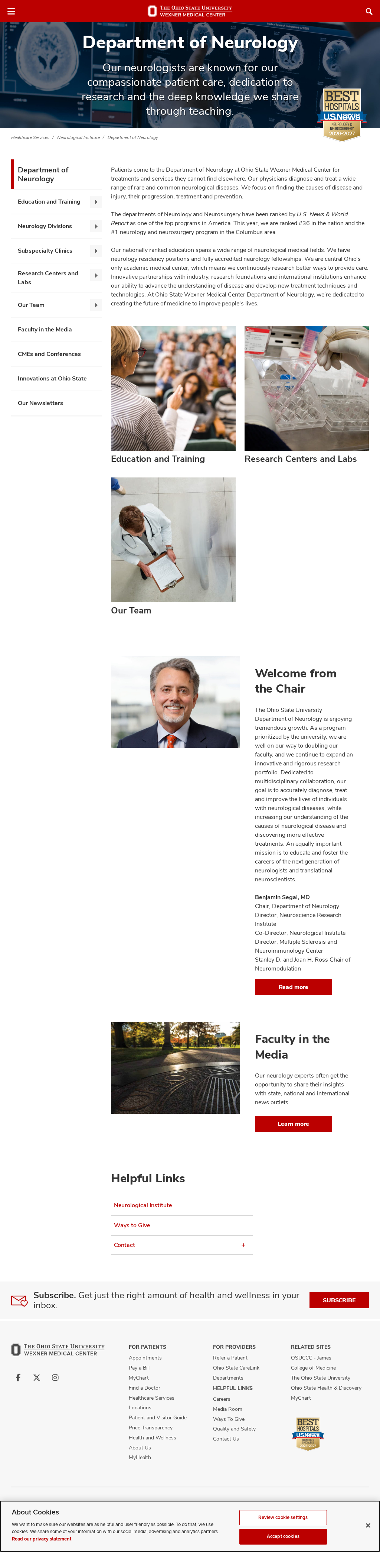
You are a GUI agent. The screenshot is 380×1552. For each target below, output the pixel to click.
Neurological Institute (78, 137)
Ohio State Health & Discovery (326, 1387)
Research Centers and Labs (48, 277)
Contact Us (226, 1438)
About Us (140, 1447)
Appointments (145, 1357)
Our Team (31, 305)
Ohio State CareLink (236, 1367)
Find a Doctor (144, 1387)
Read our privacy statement (41, 1539)
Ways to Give (132, 1225)
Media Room (227, 1409)
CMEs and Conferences (49, 354)
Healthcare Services (30, 137)
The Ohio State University (320, 1377)
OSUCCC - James (311, 1357)
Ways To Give (229, 1419)
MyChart (139, 1377)
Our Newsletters (40, 403)
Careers (221, 1399)
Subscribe (339, 1300)
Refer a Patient (230, 1357)
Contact (124, 1245)
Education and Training (49, 201)
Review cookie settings (283, 1517)
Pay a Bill (139, 1367)
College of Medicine (313, 1367)
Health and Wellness (152, 1437)
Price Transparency (151, 1427)
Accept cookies (283, 1536)
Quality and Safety (234, 1428)
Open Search (369, 11)
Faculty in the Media (45, 329)
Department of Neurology (133, 137)
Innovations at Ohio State (52, 378)
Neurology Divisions (45, 226)
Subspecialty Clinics (45, 251)
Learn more (293, 1124)
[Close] (368, 1525)
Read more (293, 987)
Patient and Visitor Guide (158, 1417)
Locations (140, 1407)
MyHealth (140, 1457)
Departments (228, 1377)
